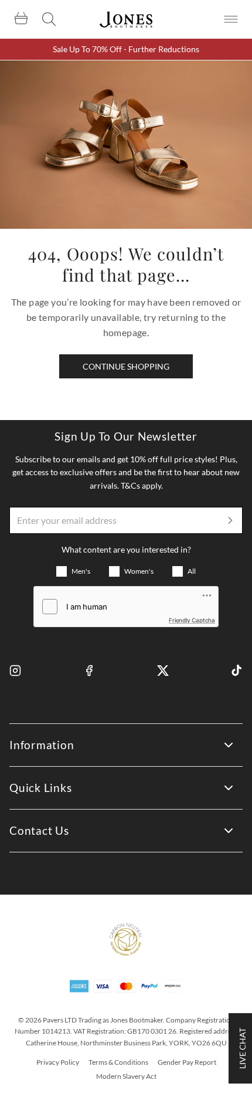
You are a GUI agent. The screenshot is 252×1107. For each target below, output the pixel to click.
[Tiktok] (237, 670)
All (192, 571)
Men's (80, 571)
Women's (139, 571)
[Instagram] (15, 670)
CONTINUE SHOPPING (126, 366)
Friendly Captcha (192, 620)
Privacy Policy (57, 1062)
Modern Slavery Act (126, 1076)
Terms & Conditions (118, 1062)
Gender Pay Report (187, 1062)
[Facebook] (89, 670)
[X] (163, 670)
